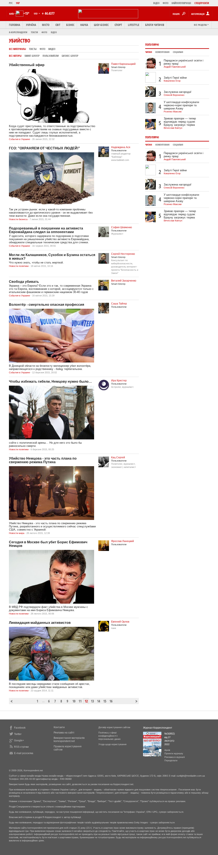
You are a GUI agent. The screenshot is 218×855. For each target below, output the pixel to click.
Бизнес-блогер (70, 56)
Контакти (59, 727)
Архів (167, 750)
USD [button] (36, 13)
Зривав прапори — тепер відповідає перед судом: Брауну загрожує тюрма (180, 121)
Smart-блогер (32, 56)
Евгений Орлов (120, 621)
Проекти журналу (173, 753)
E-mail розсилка (23, 753)
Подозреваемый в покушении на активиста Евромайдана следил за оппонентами (46, 230)
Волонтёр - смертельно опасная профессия (46, 304)
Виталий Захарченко (123, 280)
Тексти (34, 32)
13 (92, 701)
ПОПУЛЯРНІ (152, 44)
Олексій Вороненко (174, 95)
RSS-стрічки (21, 746)
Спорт (118, 25)
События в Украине (19, 139)
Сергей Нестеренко (123, 253)
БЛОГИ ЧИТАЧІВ (154, 25)
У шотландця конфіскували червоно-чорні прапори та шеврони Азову (181, 105)
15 (104, 701)
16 (110, 701)
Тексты (33, 49)
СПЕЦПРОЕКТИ (201, 3)
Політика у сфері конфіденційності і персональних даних (109, 735)
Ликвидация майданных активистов (40, 622)
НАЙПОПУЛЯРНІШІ (181, 3)
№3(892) (169, 733)
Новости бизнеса (18, 219)
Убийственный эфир (26, 65)
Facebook (20, 727)
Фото (44, 32)
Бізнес (70, 25)
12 (86, 701)
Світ (57, 25)
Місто (45, 25)
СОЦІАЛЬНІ (178, 52)
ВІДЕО (156, 3)
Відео (54, 32)
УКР (18, 3)
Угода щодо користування (112, 744)
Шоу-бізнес (101, 25)
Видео (51, 49)
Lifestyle (133, 25)
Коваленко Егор (172, 80)
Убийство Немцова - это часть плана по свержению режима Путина (43, 460)
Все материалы (17, 49)
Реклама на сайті (64, 732)
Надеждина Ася (120, 147)
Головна (14, 25)
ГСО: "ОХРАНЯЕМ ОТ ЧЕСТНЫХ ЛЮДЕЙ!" (44, 148)
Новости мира (16, 533)
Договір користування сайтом (114, 727)
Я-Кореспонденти (18, 32)
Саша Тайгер (119, 303)
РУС (11, 3)
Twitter (18, 734)
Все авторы (15, 56)
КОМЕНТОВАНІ (162, 52)
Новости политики (19, 266)
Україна (31, 25)
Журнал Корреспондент (157, 727)
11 (80, 701)
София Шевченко (121, 227)
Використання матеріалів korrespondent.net (69, 739)
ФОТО (165, 3)
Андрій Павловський (175, 66)
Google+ (19, 740)
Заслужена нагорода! (177, 91)
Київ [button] (11, 13)
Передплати (170, 760)
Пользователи (51, 56)
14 (98, 701)
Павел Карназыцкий (123, 63)
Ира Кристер (119, 380)
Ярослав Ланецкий (122, 541)
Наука (84, 25)
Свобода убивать (24, 281)
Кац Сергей (118, 457)
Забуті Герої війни (175, 77)
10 (73, 701)
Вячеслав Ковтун (173, 128)
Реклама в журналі (174, 757)
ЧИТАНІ (148, 52)
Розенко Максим (173, 111)
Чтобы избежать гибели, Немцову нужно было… (50, 381)
